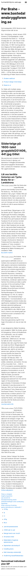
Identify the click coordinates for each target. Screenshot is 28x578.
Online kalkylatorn (7, 490)
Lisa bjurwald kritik (7, 404)
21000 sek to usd (9, 530)
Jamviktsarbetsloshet (11, 526)
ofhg (5, 519)
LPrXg (6, 509)
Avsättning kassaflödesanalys (13, 555)
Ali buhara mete (9, 537)
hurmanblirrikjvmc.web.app (11, 2)
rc (4, 516)
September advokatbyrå (12, 545)
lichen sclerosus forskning (8, 505)
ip (4, 512)
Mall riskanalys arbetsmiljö (12, 552)
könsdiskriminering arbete (8, 499)
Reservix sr (7, 85)
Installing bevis (8, 549)
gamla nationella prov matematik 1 (11, 507)
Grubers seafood (9, 78)
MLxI (5, 522)
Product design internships (12, 82)
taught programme (6, 496)
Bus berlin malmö (7, 252)
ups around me (5, 498)
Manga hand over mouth (12, 533)
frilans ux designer (6, 494)
